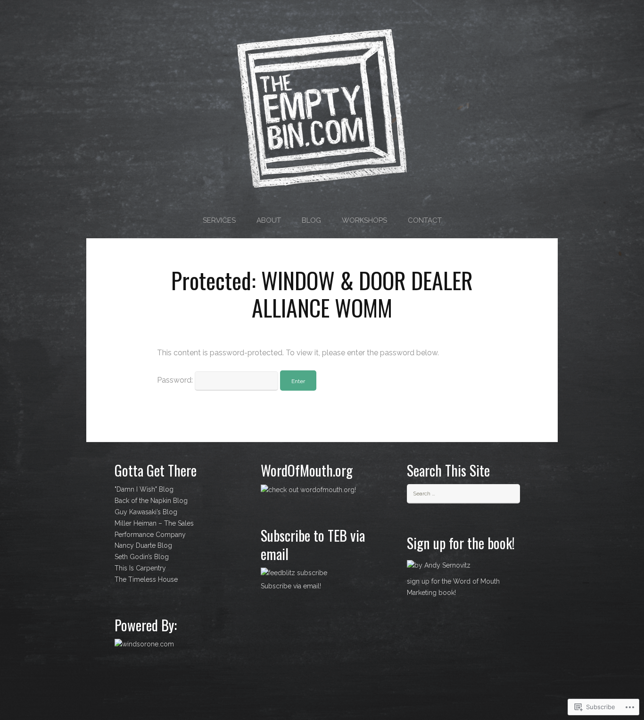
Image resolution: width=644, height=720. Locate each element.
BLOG (311, 220)
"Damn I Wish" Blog (144, 489)
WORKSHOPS (364, 220)
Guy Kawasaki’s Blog (146, 512)
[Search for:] (463, 493)
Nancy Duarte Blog (143, 545)
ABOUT (268, 220)
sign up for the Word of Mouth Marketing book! (453, 587)
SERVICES (219, 220)
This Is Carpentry (140, 568)
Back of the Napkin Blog (151, 500)
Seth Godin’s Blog (142, 557)
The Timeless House (146, 579)
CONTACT (425, 220)
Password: (176, 380)
